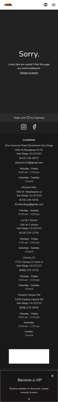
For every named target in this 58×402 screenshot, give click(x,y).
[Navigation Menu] (53, 5)
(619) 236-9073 (29, 158)
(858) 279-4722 (29, 270)
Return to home (29, 73)
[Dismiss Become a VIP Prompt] (52, 376)
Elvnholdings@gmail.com (29, 204)
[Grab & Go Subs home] (8, 5)
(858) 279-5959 (29, 307)
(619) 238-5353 (29, 200)
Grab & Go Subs (29, 356)
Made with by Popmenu (23, 117)
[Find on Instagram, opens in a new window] (24, 128)
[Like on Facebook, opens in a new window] (34, 128)
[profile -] (46, 5)
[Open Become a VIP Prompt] (29, 399)
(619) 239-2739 (29, 233)
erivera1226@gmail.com (29, 162)
